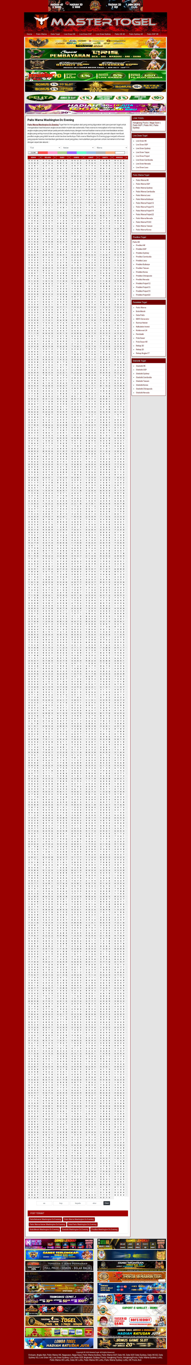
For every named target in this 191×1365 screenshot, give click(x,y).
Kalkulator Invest (143, 327)
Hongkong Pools (140, 123)
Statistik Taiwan (142, 381)
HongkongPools (130, 1357)
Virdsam (32, 1355)
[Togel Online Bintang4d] (59, 1299)
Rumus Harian (142, 323)
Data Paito (140, 315)
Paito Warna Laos (143, 195)
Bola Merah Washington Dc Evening (44, 1229)
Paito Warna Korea (143, 230)
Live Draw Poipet (143, 156)
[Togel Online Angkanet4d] (131, 1310)
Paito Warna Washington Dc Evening (51, 120)
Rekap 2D (140, 349)
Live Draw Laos (142, 167)
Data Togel (55, 34)
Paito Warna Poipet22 (145, 214)
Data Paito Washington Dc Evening (82, 1224)
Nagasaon (66, 1355)
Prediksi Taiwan (142, 268)
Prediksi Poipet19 (143, 291)
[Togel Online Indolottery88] (131, 1299)
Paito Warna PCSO (143, 222)
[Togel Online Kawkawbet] (59, 1266)
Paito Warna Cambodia (145, 192)
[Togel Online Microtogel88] (59, 1244)
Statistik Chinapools (144, 389)
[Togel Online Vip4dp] (131, 1266)
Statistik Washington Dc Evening (75, 1229)
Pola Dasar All (141, 342)
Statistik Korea (142, 385)
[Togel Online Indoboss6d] (131, 1244)
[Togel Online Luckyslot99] (131, 1255)
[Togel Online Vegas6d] (59, 1277)
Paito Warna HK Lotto (59, 1360)
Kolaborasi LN (141, 330)
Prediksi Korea (142, 272)
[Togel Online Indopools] (131, 1321)
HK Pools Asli (135, 1360)
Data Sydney (140, 1355)
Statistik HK (140, 366)
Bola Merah (140, 311)
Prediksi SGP (141, 249)
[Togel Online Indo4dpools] (59, 1343)
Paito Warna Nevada (144, 218)
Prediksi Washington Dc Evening (104, 1229)
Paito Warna (41, 34)
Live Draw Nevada (143, 164)
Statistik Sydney (142, 374)
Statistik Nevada (142, 393)
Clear (107, 1203)
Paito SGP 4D (152, 34)
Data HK (121, 1355)
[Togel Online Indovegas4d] (131, 1343)
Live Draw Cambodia (144, 160)
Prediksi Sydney (142, 253)
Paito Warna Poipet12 (145, 203)
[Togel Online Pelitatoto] (95, 98)
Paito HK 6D (120, 34)
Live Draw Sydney (103, 34)
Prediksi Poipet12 (143, 283)
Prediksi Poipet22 (143, 295)
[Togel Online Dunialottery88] (131, 1277)
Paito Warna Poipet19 (145, 211)
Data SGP (130, 1355)
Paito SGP (137, 125)
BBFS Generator (142, 319)
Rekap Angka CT (143, 353)
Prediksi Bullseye (143, 264)
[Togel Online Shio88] (131, 1332)
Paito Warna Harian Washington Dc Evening (47, 1224)
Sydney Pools (99, 1357)
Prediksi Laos (141, 261)
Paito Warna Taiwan (144, 226)
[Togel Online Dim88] (95, 54)
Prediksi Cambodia (143, 257)
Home (29, 34)
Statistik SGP (141, 370)
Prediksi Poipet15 (143, 287)
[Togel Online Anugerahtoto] (131, 1288)
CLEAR (33, 153)
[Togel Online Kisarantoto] (95, 87)
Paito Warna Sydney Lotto (150, 1357)
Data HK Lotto (76, 1360)
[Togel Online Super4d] (95, 65)
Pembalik (140, 334)
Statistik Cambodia (144, 377)
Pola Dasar (140, 338)
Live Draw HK (69, 34)
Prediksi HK (140, 245)
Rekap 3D (140, 346)
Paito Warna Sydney (144, 188)
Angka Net (41, 1355)
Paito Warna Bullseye (144, 199)
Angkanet (88, 1357)
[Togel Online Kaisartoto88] (59, 1332)
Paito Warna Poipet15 (145, 207)
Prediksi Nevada (142, 280)
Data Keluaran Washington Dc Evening (45, 1219)
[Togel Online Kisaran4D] (95, 76)
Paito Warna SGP (143, 184)
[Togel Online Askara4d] (59, 1288)
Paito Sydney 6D (136, 34)
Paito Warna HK (142, 180)
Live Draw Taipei (142, 152)
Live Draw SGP (85, 34)
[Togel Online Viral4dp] (95, 109)
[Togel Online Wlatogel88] (59, 1310)
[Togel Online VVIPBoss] (95, 43)
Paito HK (148, 125)
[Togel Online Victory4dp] (59, 1255)
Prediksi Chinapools (144, 276)
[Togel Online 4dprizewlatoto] (59, 1321)
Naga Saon (154, 123)
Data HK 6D (152, 1355)
